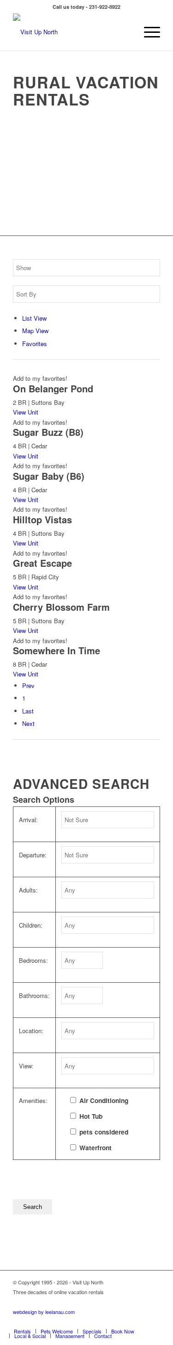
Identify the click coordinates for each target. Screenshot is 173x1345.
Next (28, 723)
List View (34, 318)
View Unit (25, 412)
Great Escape (42, 563)
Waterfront (95, 1147)
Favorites (34, 343)
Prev (28, 685)
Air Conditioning (103, 1100)
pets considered (103, 1131)
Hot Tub (90, 1116)
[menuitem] (147, 31)
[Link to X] (139, 1321)
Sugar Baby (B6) (48, 476)
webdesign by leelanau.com (44, 1311)
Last (28, 711)
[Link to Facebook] (112, 1321)
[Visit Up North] (72, 31)
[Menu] (147, 31)
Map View (35, 330)
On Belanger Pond (53, 388)
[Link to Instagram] (153, 1321)
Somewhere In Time (56, 650)
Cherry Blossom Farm (61, 607)
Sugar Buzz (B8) (48, 432)
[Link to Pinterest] (125, 1321)
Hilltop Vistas (42, 519)
